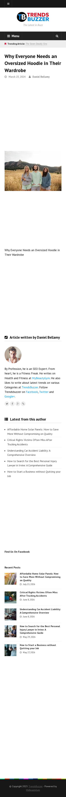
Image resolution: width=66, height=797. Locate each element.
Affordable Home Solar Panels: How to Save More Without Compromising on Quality (33, 431)
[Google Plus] (17, 403)
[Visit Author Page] (13, 354)
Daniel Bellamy (41, 76)
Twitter (43, 392)
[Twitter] (7, 403)
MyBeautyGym (41, 378)
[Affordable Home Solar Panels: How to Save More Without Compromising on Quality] (10, 579)
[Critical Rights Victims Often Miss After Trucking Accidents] (10, 597)
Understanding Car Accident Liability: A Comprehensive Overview (28, 453)
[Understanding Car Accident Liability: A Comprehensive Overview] (10, 614)
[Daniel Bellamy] (23, 403)
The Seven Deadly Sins (36, 43)
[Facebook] (12, 403)
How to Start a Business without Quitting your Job (34, 474)
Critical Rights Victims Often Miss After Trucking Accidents (29, 442)
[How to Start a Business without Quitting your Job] (10, 650)
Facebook (32, 392)
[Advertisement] (33, 116)
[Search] (57, 36)
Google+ (10, 396)
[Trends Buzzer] (33, 19)
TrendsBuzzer (30, 387)
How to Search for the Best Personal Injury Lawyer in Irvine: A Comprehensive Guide (32, 463)
